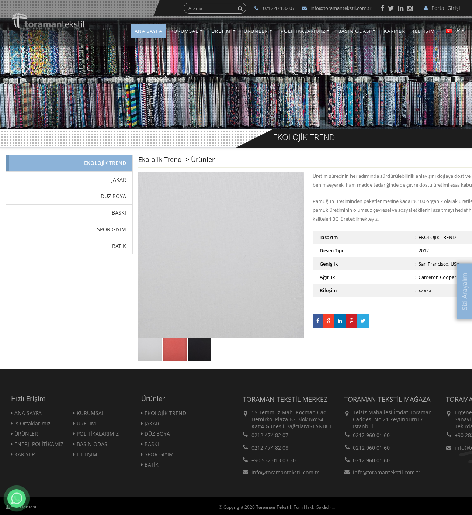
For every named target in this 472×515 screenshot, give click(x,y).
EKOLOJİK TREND (165, 413)
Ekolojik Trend (161, 159)
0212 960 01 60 (371, 435)
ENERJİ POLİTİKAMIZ (38, 443)
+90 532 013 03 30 (273, 460)
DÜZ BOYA (157, 433)
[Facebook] (382, 8)
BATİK (152, 464)
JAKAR (152, 423)
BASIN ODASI (354, 31)
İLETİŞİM (424, 31)
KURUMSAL (184, 31)
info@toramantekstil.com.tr (340, 8)
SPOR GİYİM (159, 454)
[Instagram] (410, 8)
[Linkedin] (400, 8)
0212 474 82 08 (269, 447)
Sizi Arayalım (464, 291)
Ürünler (203, 159)
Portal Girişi (445, 7)
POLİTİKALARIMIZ (303, 31)
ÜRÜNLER (256, 31)
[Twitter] (391, 8)
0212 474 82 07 (269, 435)
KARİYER (394, 31)
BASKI (152, 443)
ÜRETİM (221, 31)
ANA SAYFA (148, 31)
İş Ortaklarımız (32, 423)
